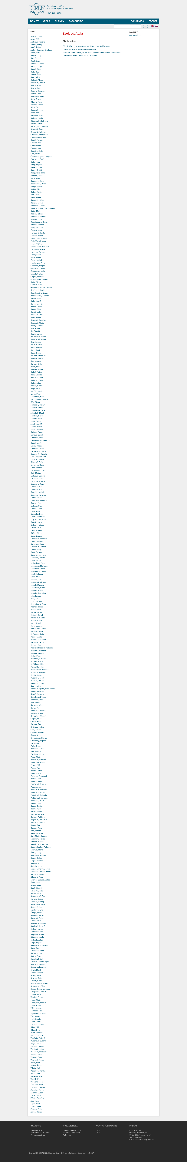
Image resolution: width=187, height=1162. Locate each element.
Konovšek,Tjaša (37, 487)
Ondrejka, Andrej (37, 727)
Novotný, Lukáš (37, 713)
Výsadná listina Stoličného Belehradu (79, 49)
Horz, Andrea (36, 361)
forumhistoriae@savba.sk (144, 1140)
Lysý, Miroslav (36, 601)
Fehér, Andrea (36, 244)
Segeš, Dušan (36, 858)
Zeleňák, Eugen (37, 1093)
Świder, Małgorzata (38, 967)
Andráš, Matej (36, 45)
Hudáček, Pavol (37, 380)
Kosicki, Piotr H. (37, 503)
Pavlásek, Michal (37, 754)
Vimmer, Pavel (36, 1057)
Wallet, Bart (35, 1074)
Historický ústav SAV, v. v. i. (139, 1133)
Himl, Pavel (35, 328)
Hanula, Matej (36, 309)
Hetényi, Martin (37, 326)
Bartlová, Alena (37, 80)
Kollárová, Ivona (37, 479)
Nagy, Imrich (36, 686)
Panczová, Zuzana (38, 749)
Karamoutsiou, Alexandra (40, 440)
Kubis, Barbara (36, 536)
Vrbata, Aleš (35, 1068)
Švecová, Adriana (37, 964)
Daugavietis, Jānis (38, 173)
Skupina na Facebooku (72, 1130)
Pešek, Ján (35, 768)
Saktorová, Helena (38, 839)
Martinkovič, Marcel (38, 629)
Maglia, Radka (36, 612)
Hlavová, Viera (36, 345)
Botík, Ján (35, 113)
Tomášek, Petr (36, 1011)
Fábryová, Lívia (37, 227)
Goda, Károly (36, 282)
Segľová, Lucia (36, 863)
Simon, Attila (36, 885)
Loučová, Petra (37, 591)
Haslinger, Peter (37, 315)
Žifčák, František (37, 1098)
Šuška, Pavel (36, 956)
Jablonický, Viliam (38, 405)
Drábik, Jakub (36, 192)
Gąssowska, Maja (38, 271)
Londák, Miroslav (37, 585)
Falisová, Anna (36, 230)
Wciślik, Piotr (36, 1079)
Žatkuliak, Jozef (37, 1085)
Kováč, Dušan (36, 509)
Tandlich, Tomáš (37, 997)
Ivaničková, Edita (37, 397)
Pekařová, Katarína (38, 760)
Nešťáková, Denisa (38, 697)
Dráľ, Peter (35, 195)
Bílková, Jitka (36, 102)
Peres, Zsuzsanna (38, 762)
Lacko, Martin (36, 560)
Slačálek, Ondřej (37, 902)
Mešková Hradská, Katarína (42, 648)
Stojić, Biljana (36, 943)
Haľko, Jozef (36, 301)
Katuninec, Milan (37, 449)
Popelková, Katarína (39, 790)
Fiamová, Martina (37, 252)
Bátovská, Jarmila (38, 83)
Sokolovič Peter (37, 918)
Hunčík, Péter (36, 386)
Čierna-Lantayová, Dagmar (41, 157)
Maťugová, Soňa (37, 634)
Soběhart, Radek (37, 915)
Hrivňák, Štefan (37, 364)
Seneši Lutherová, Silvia (40, 869)
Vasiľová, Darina (37, 1046)
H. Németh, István (38, 290)
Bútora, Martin (36, 124)
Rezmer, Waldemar (38, 817)
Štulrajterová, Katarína (39, 945)
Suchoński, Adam (37, 951)
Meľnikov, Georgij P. (38, 642)
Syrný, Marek (36, 970)
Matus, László (36, 637)
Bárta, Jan (35, 72)
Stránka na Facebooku (71, 1133)
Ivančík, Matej (36, 391)
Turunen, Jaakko (37, 1025)
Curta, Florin (35, 162)
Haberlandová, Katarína (40, 296)
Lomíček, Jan (36, 580)
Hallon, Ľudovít (36, 304)
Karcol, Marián (36, 443)
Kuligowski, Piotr (37, 544)
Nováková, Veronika (38, 711)
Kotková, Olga (36, 506)
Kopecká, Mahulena (38, 495)
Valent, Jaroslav (37, 1035)
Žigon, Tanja (35, 1104)
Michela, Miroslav (37, 653)
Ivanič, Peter (36, 394)
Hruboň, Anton (36, 372)
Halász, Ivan (36, 298)
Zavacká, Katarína (38, 1087)
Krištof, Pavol (36, 528)
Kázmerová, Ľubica (38, 451)
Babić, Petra (35, 53)
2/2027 (98, 1133)
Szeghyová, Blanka (38, 992)
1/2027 (98, 1130)
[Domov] (38, 9)
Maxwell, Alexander (38, 640)
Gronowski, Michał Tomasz (41, 287)
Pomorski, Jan (36, 787)
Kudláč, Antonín (37, 541)
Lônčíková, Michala (38, 582)
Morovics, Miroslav (38, 672)
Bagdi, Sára (35, 61)
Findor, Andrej (36, 255)
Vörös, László (36, 1063)
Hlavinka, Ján (36, 342)
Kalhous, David (37, 435)
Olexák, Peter (36, 721)
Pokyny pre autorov (38, 1135)
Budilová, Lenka (37, 118)
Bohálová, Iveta (37, 110)
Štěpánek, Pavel (37, 934)
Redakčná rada (36, 1130)
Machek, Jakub (37, 607)
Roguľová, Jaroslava (39, 820)
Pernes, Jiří (35, 765)
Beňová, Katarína (37, 91)
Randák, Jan (36, 803)
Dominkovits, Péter (38, 184)
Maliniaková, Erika (38, 618)
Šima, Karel (35, 883)
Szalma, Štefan (37, 978)
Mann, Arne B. (36, 623)
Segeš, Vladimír (37, 861)
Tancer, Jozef (36, 994)
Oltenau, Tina (36, 724)
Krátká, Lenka (36, 522)
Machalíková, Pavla (38, 604)
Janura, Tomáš (36, 427)
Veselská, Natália (37, 1049)
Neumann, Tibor (37, 700)
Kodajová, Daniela (38, 476)
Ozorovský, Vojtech (38, 741)
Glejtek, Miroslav (37, 277)
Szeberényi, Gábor (38, 986)
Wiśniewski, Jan (37, 1082)
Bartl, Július (35, 77)
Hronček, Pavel (37, 369)
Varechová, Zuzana (38, 1041)
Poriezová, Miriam (38, 792)
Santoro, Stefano (37, 842)
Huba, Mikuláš (36, 375)
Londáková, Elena (38, 588)
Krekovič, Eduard (37, 525)
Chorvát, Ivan (36, 148)
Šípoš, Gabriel (36, 888)
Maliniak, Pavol (37, 615)
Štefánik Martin (37, 929)
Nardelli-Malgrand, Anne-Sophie (43, 689)
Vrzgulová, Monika (38, 1071)
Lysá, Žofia (35, 599)
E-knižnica (137, 21)
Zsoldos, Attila (36, 1109)
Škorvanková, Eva (38, 896)
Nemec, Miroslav (37, 691)
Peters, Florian (36, 771)
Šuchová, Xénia (37, 953)
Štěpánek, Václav (38, 937)
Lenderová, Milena (38, 569)
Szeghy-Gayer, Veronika (40, 989)
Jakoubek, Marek (37, 413)
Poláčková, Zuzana (38, 784)
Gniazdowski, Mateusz (40, 279)
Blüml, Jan (35, 107)
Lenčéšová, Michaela (39, 566)
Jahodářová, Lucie (38, 410)
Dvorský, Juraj (36, 219)
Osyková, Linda (37, 735)
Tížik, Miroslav (36, 1008)
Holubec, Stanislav (38, 356)
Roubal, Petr (35, 825)
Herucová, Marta (37, 323)
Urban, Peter (36, 1030)
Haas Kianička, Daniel (39, 293)
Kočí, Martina (36, 473)
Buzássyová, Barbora (39, 126)
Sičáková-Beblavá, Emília (41, 872)
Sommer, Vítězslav (38, 923)
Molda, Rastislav (37, 667)
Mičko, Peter (36, 656)
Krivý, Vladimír (36, 530)
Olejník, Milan (36, 719)
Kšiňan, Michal (36, 533)
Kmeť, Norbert (36, 468)
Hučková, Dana (37, 378)
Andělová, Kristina (38, 42)
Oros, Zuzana (36, 730)
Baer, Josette (36, 58)
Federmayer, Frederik (39, 238)
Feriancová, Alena (38, 249)
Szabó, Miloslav (37, 973)
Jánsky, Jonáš (36, 424)
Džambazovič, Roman (39, 222)
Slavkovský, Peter (38, 904)
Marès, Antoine (36, 626)
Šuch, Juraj (35, 948)
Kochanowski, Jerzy (39, 470)
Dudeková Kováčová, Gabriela (43, 208)
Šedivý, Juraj (36, 853)
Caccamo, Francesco (39, 135)
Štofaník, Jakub (37, 940)
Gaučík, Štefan (37, 274)
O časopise (76, 21)
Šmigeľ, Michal (36, 913)
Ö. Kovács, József (38, 716)
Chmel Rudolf (36, 146)
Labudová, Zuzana (38, 558)
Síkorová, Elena (37, 877)
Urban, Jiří (35, 1027)
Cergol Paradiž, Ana (38, 137)
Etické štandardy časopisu (40, 1133)
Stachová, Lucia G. (38, 926)
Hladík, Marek (36, 334)
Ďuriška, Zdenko (37, 214)
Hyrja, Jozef (35, 389)
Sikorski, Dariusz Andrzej (41, 880)
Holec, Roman (36, 348)
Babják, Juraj (36, 55)
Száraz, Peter (36, 981)
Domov (34, 21)
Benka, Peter (36, 85)
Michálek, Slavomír (38, 651)
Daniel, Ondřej (36, 167)
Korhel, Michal (36, 498)
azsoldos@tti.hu (135, 35)
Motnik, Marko (36, 675)
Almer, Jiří (35, 39)
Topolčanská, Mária (38, 1014)
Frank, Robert (36, 257)
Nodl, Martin (35, 702)
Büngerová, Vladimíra (39, 121)
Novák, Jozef (36, 708)
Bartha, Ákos (36, 75)
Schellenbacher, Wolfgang (41, 847)
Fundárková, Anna (38, 263)
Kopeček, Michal (37, 492)
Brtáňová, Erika (37, 115)
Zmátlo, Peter (36, 1106)
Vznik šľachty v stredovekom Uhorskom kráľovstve (86, 46)
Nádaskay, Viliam (37, 683)
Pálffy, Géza (35, 746)
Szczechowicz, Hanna (39, 984)
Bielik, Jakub (36, 99)
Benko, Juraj (36, 88)
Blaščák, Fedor (37, 105)
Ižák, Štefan (35, 402)
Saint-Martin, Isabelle (39, 836)
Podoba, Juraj (36, 779)
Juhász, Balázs (37, 429)
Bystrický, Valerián (38, 132)
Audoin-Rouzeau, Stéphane (41, 50)
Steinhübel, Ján (37, 932)
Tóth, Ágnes (35, 1016)
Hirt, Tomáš (35, 331)
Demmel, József (37, 176)
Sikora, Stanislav (37, 874)
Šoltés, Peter (36, 921)
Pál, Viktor (35, 743)
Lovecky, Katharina (38, 593)
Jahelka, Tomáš (37, 408)
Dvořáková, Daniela (38, 217)
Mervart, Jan (36, 645)
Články (59, 21)
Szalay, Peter (36, 975)
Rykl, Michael (36, 831)
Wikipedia (67, 1135)
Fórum (153, 21)
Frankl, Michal (36, 260)
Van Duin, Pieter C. (38, 1038)
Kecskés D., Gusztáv (39, 454)
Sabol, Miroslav (37, 833)
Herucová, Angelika (38, 320)
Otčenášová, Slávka (39, 738)
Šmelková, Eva (37, 910)
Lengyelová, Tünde (38, 571)
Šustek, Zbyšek (37, 959)
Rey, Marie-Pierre (37, 814)
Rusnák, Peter (36, 828)
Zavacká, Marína (37, 1090)
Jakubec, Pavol (37, 416)
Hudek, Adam (36, 383)
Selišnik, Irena (36, 866)
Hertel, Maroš (36, 317)
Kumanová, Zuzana (38, 547)
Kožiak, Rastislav (37, 517)
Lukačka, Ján (36, 596)
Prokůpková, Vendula (39, 798)
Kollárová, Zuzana (38, 481)
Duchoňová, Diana (38, 206)
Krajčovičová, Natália (39, 519)
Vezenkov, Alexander (39, 1052)
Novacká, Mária (37, 705)
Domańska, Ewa (37, 181)
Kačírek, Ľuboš (37, 432)
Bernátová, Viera (37, 96)
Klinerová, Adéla (37, 462)
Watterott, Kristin (37, 1076)
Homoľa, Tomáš (37, 358)
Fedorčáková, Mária (38, 241)
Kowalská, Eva (36, 514)
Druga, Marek (36, 197)
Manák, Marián (36, 621)
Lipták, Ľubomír (37, 574)
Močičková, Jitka (37, 664)
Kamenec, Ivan (37, 438)
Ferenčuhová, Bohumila (40, 247)
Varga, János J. (37, 1044)
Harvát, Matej (36, 312)
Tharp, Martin (36, 1000)
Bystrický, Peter (37, 129)
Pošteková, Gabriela (39, 795)
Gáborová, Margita (38, 266)
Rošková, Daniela (37, 823)
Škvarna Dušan (37, 899)
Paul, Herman (36, 751)
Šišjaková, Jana (37, 891)
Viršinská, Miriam (37, 1060)
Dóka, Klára (35, 178)
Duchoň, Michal (37, 203)
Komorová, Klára (37, 484)
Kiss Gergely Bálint (38, 457)
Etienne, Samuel (37, 225)
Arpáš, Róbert (36, 47)
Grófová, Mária (36, 285)
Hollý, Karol (35, 350)
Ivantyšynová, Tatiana (39, 399)
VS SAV (91, 1153)
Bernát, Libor (36, 94)
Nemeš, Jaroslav (37, 694)
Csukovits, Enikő (37, 159)
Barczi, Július (36, 69)
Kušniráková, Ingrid (38, 555)
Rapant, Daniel (36, 806)
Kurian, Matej (36, 550)
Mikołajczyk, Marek (38, 659)
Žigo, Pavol (35, 1101)
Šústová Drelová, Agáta (40, 962)
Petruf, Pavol (36, 773)
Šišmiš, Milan (36, 893)
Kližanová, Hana (37, 465)
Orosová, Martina (37, 732)
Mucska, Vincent (37, 678)
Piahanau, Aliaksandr (39, 776)
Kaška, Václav (36, 446)
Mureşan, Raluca (37, 681)
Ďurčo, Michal (36, 211)
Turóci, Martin (36, 1022)
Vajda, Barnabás (37, 1033)
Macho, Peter (36, 610)
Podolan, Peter (36, 782)
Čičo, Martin (35, 154)
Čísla (46, 21)
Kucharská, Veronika (39, 539)
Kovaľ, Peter (36, 511)
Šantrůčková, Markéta (39, 844)
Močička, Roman (37, 661)
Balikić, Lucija (36, 66)
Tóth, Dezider (36, 1019)
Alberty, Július (36, 36)
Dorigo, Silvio (36, 189)
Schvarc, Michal (37, 850)
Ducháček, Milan (37, 200)
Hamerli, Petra (36, 307)
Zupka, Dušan (36, 1112)
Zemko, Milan (36, 1095)
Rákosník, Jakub (37, 801)
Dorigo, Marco (36, 187)
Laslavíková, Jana (38, 563)
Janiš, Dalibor (36, 421)
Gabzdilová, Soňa (38, 268)
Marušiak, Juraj (37, 631)
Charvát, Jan (36, 143)
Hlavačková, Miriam (38, 337)
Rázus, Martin (36, 812)
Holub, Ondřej (36, 353)
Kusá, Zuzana (36, 552)
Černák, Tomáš (37, 140)
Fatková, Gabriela (38, 233)
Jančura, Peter (36, 419)
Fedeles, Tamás (37, 236)
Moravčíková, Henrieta (39, 670)
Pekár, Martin (36, 757)
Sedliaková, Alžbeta (38, 855)
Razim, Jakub (36, 809)
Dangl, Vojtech (36, 165)
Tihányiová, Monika (38, 1003)
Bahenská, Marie (37, 64)
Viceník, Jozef (36, 1055)
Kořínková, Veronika (39, 500)
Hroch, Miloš (36, 367)
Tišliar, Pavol (36, 1005)
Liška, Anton (35, 577)
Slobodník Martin (37, 907)
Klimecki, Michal (37, 459)
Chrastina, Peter (37, 151)
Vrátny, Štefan (36, 1066)
